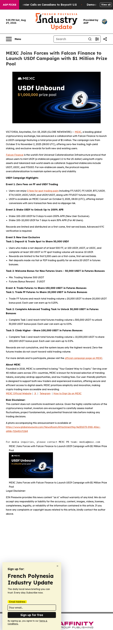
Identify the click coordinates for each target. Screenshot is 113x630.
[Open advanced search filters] (96, 39)
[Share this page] (105, 39)
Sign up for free (31, 615)
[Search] (89, 39)
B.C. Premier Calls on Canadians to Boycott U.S (45, 4)
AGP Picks (9, 4)
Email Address (17, 601)
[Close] (57, 566)
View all (105, 4)
